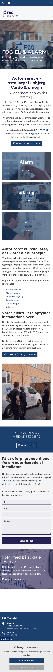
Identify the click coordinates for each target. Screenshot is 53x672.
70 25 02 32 (8, 480)
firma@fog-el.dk (34, 133)
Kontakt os (10, 65)
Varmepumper (13, 303)
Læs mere (26, 170)
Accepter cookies (26, 660)
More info (26, 655)
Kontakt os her (26, 445)
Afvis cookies (27, 667)
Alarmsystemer (13, 292)
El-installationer (13, 289)
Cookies (5, 638)
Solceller (10, 307)
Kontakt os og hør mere (26, 143)
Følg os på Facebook (14, 579)
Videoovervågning (14, 296)
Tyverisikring (12, 299)
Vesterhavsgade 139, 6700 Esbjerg (22, 628)
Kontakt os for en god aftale (20, 354)
